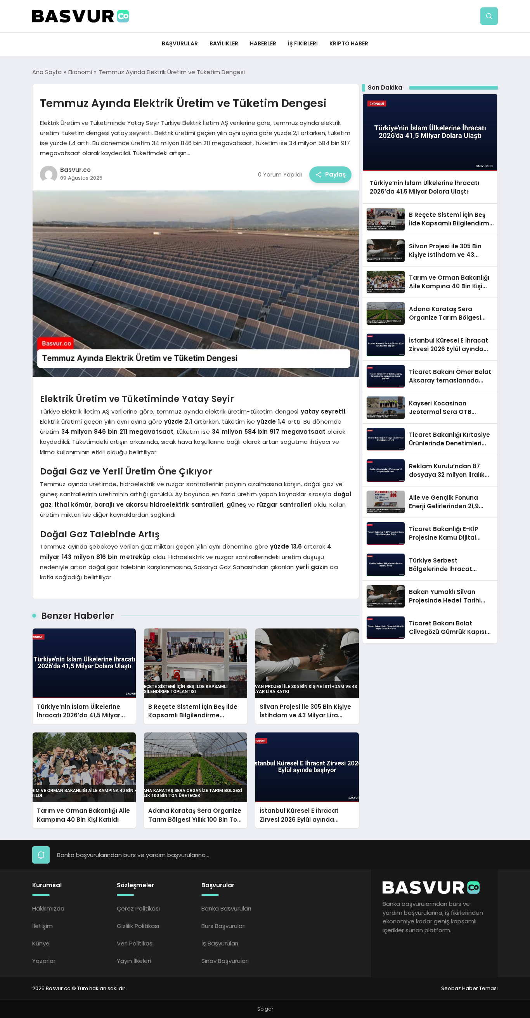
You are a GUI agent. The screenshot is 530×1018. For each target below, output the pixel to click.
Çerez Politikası (138, 908)
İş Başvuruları (219, 943)
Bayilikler (224, 43)
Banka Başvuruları (226, 908)
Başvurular (180, 43)
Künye (41, 943)
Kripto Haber (348, 43)
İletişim (42, 926)
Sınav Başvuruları (225, 961)
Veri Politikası (135, 943)
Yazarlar (43, 961)
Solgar (265, 1009)
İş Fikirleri (303, 43)
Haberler (263, 43)
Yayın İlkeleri (134, 961)
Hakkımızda (48, 908)
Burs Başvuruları (223, 926)
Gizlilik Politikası (138, 926)
